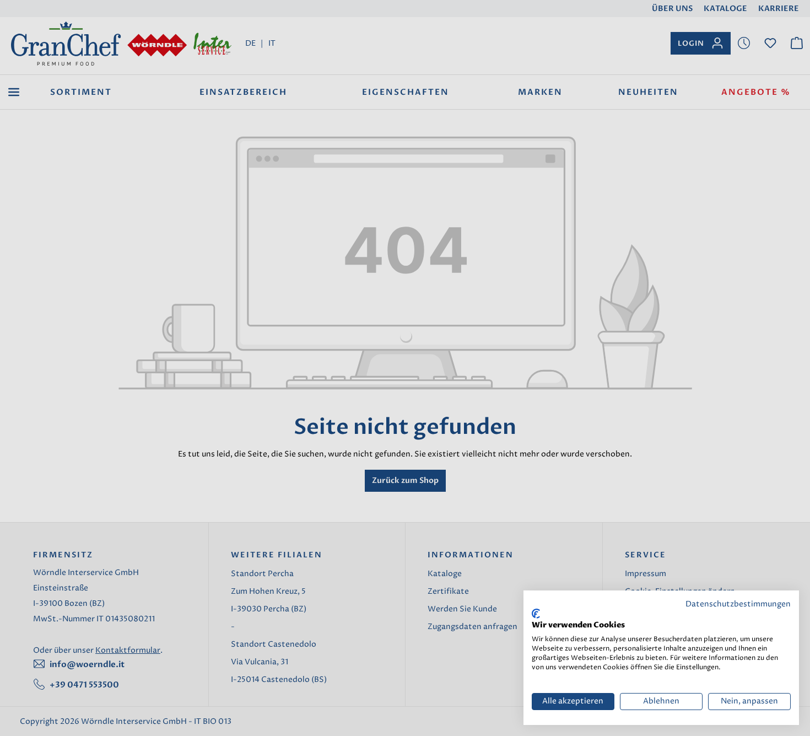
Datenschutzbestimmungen (738, 604)
